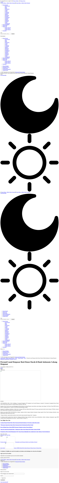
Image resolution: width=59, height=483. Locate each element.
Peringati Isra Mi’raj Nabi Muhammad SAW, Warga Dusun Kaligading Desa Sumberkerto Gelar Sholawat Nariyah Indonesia (25, 431)
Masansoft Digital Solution (20, 72)
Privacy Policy (15, 0)
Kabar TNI (9, 359)
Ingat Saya (4, 477)
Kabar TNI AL (14, 359)
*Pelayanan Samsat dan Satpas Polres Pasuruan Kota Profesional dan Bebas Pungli (16, 424)
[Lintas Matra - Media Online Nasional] (15, 192)
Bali (1, 359)
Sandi (1, 475)
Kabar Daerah (4, 359)
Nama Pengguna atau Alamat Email (6, 473)
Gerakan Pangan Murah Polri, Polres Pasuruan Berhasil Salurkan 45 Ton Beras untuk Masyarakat (19, 422)
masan (1, 367)
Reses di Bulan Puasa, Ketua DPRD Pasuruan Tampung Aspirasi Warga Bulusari (16, 427)
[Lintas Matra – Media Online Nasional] (15, 459)
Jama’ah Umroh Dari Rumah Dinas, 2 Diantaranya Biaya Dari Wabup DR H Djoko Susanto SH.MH (20, 429)
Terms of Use (22, 0)
